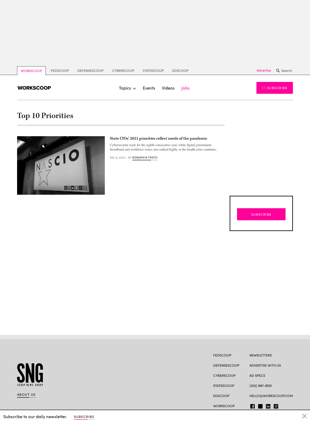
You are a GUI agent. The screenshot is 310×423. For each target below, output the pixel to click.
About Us (26, 394)
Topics (125, 88)
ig (274, 405)
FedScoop (60, 70)
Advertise (264, 70)
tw (259, 405)
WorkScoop (31, 70)
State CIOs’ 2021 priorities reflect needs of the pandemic (158, 138)
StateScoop (153, 70)
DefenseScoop (90, 70)
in (266, 405)
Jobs (185, 88)
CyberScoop (123, 70)
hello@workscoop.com (271, 395)
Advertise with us (265, 365)
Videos (168, 88)
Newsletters (260, 355)
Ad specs (257, 375)
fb (251, 405)
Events (149, 88)
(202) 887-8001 (260, 385)
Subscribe (277, 88)
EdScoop (180, 70)
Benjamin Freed (144, 157)
